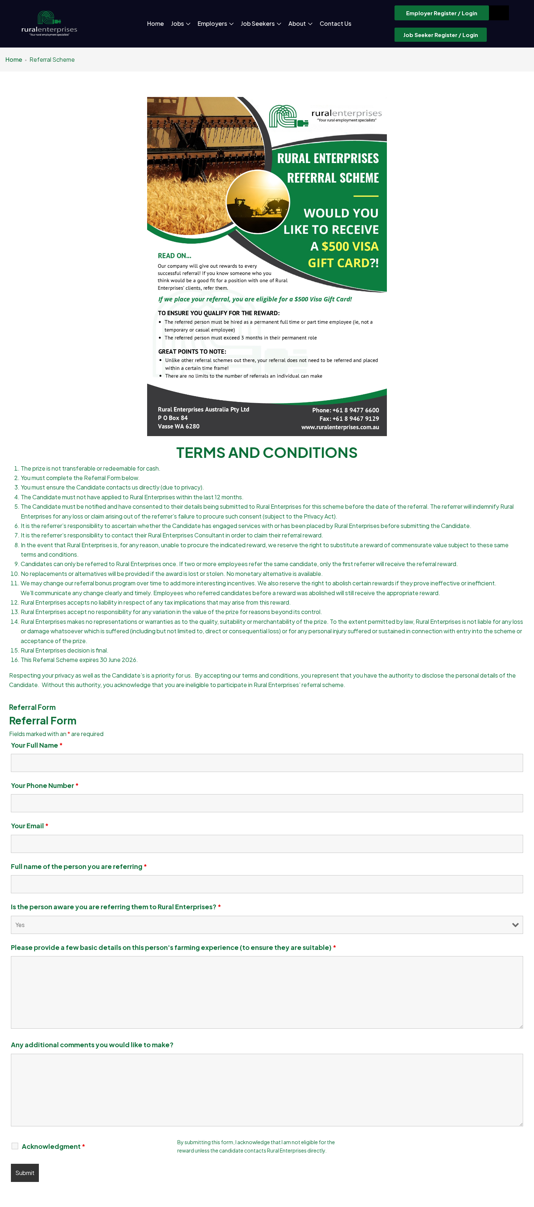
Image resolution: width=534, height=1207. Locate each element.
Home (155, 23)
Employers (213, 23)
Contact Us (335, 23)
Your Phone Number (45, 785)
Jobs (178, 23)
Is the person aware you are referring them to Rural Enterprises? (116, 906)
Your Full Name (37, 745)
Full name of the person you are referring (79, 866)
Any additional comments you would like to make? (92, 1044)
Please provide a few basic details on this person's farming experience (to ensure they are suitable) (173, 947)
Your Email (30, 825)
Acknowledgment (53, 1146)
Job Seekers (258, 23)
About (297, 23)
